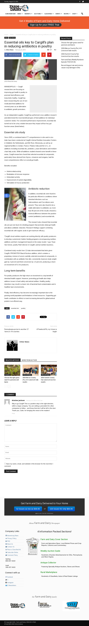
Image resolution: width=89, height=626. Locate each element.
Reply (13, 413)
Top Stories (12, 37)
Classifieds (48, 14)
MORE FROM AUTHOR (29, 360)
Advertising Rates (12, 535)
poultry (23, 308)
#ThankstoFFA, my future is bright (47, 330)
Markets (28, 14)
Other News (9, 50)
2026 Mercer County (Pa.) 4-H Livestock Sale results (30, 380)
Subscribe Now (10, 14)
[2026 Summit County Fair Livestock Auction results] (49, 370)
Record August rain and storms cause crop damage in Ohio (72, 66)
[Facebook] (79, 1)
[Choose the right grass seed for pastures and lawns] (12, 370)
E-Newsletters (11, 585)
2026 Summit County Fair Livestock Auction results (48, 380)
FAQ (8, 541)
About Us (10, 544)
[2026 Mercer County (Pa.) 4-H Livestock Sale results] (31, 370)
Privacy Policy (11, 538)
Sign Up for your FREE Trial (44, 24)
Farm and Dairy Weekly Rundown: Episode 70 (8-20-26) (72, 61)
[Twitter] (83, 1)
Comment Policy (12, 555)
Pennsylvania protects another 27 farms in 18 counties (16, 330)
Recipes (66, 14)
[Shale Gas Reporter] (44, 607)
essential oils (15, 308)
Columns (7, 375)
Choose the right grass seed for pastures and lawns (11, 380)
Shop (74, 14)
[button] (82, 13)
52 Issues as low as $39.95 (28, 509)
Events (58, 14)
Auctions (37, 14)
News (19, 14)
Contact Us (10, 547)
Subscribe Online (12, 552)
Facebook (9, 577)
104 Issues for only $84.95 (61, 509)
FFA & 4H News (27, 375)
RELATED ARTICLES (12, 360)
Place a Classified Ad (14, 549)
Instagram (10, 582)
